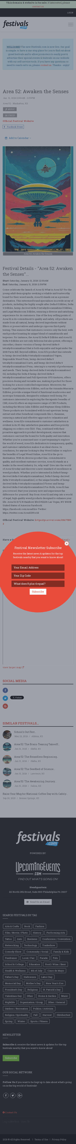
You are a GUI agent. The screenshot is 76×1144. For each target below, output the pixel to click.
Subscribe (38, 591)
